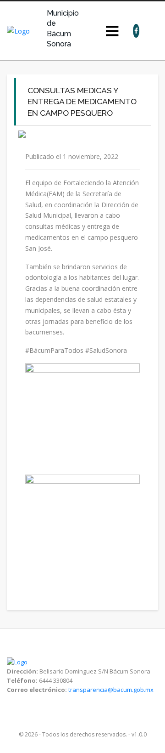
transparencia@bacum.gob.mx (111, 689)
